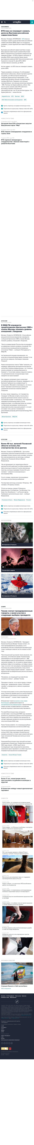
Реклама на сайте (5, 997)
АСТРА (2, 1031)
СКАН (2, 1037)
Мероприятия (13, 997)
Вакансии (24, 996)
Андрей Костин (6, 96)
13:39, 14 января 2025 (6, 28)
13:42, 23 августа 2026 (6, 153)
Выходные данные (5, 1053)
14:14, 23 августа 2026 (6, 322)
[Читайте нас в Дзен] (2, 1043)
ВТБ (23, 39)
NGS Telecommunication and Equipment (12, 99)
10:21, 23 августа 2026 (6, 608)
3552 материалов (6, 988)
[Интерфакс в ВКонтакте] (7, 1043)
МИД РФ (14, 416)
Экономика (5, 27)
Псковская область (7, 500)
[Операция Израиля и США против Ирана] (17, 984)
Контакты (3, 996)
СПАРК (2, 1026)
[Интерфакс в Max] (12, 1043)
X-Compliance (3, 1027)
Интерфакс (17, 22)
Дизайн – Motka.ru (5, 1054)
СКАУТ (2, 1028)
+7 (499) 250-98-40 (5, 1018)
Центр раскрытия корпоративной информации (10, 1040)
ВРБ (25, 99)
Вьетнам (17, 96)
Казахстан (4, 754)
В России (4, 152)
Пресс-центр (18, 996)
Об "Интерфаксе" (10, 996)
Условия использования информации (9, 1051)
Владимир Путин (6, 224)
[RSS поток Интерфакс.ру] (9, 1043)
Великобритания (6, 416)
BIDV (22, 96)
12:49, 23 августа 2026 (6, 441)
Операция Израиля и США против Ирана (14, 986)
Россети (28, 500)
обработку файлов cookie (26, 1015)
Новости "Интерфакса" (5, 1035)
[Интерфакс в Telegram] (5, 1043)
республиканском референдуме (11, 704)
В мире (3, 607)
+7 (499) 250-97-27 (15, 1018)
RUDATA (2, 1038)
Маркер (2, 1030)
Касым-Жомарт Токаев (15, 754)
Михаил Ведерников (19, 500)
